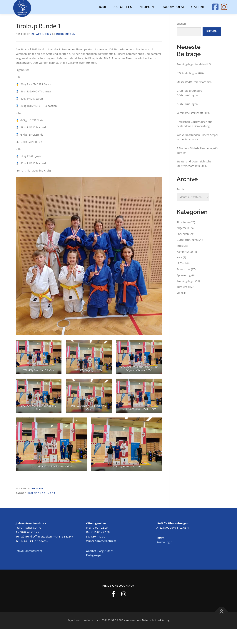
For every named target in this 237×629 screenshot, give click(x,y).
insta (228, 7)
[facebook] (113, 594)
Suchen (181, 23)
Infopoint (147, 7)
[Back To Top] (221, 611)
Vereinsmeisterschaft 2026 (193, 113)
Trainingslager (186, 281)
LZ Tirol (181, 263)
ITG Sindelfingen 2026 (190, 73)
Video (180, 292)
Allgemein (183, 228)
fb (219, 7)
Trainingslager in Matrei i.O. (194, 64)
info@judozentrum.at (29, 551)
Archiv (180, 189)
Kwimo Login (164, 542)
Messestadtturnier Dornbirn (194, 82)
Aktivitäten (183, 222)
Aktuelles (123, 7)
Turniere (37, 488)
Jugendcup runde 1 (41, 493)
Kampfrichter (185, 251)
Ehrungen (183, 234)
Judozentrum (66, 34)
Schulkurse (183, 269)
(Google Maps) (100, 551)
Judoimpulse (173, 7)
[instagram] (123, 594)
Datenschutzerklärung (156, 620)
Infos (180, 245)
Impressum (133, 620)
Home (102, 7)
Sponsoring (184, 275)
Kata (179, 257)
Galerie (198, 7)
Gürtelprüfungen (187, 104)
